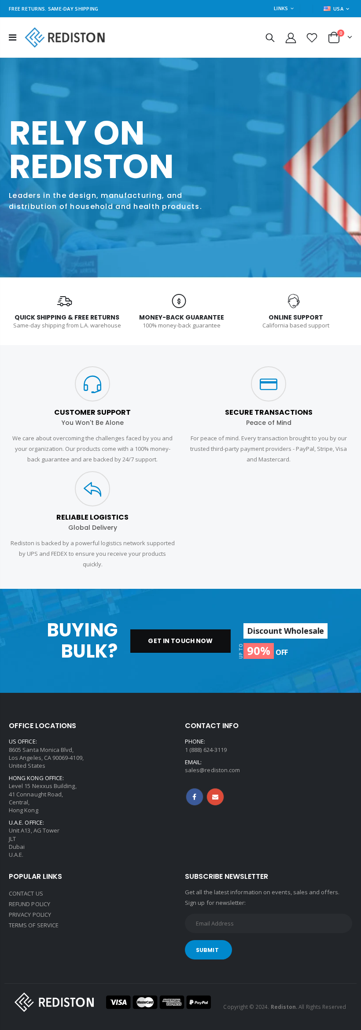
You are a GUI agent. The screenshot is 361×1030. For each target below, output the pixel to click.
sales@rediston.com (212, 770)
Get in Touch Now (180, 640)
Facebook (194, 797)
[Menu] (12, 37)
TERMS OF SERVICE (34, 925)
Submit (207, 950)
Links (281, 8)
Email (215, 797)
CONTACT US (26, 893)
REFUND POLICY (29, 904)
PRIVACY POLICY (30, 914)
